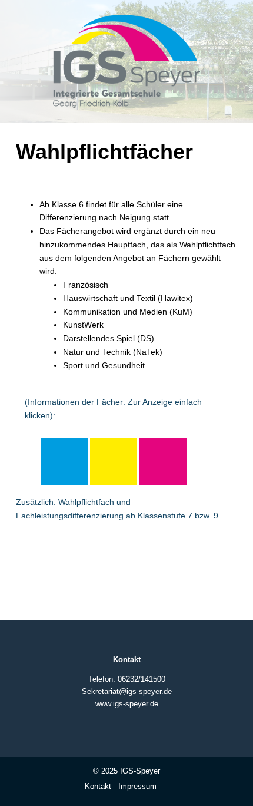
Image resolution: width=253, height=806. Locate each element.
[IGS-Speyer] (126, 66)
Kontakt (98, 786)
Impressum (137, 786)
